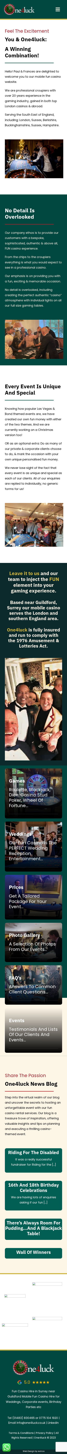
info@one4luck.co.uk (31, 1423)
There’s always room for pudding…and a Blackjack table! (33, 1228)
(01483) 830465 (23, 1418)
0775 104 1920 (48, 1418)
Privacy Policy (44, 1433)
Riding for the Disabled (33, 1152)
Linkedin (53, 1423)
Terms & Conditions (21, 1433)
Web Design (28, 1451)
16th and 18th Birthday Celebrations (33, 1187)
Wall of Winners (33, 1252)
